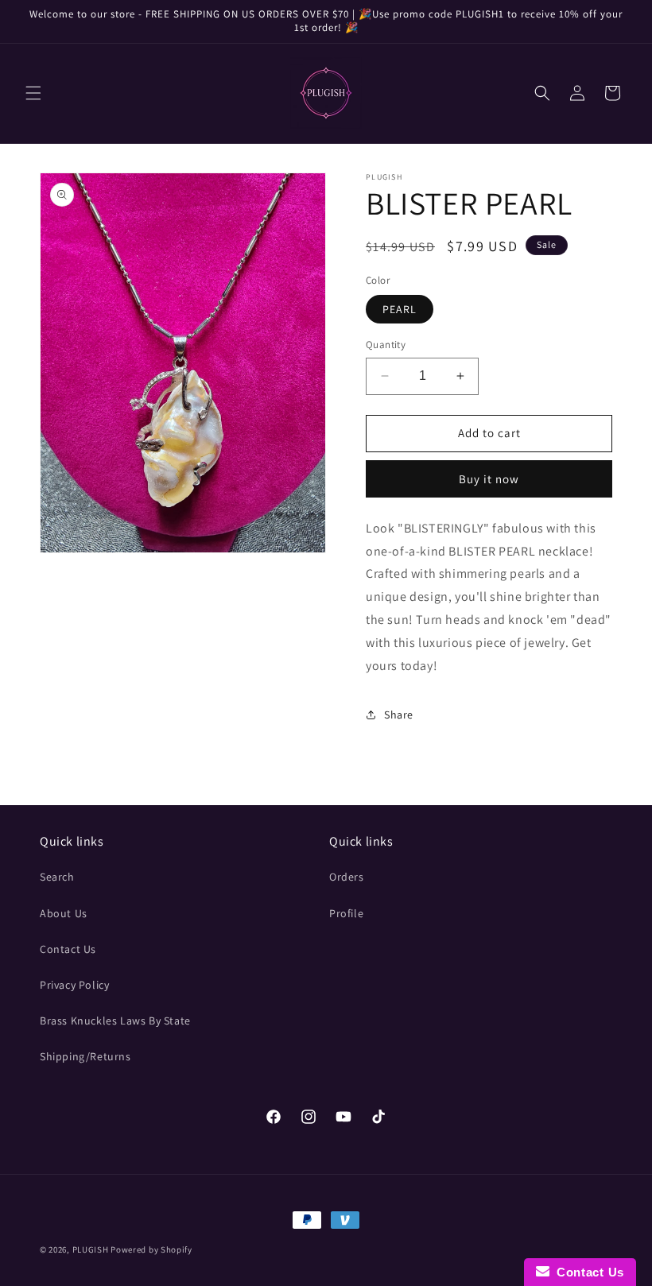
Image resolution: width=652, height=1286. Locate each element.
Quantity (386, 344)
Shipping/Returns (85, 1056)
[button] (33, 93)
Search (57, 877)
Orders (346, 877)
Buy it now (489, 478)
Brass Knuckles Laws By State (115, 1020)
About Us (63, 913)
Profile (346, 913)
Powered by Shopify (151, 1249)
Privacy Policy (74, 985)
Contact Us (68, 949)
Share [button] (398, 714)
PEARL (399, 309)
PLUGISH (90, 1249)
